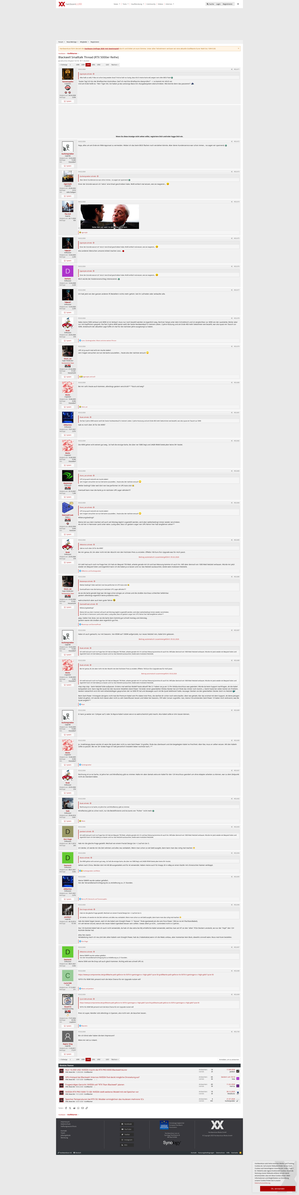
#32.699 (236, 994)
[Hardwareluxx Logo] (70, 4)
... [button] (73, 65)
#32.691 (236, 770)
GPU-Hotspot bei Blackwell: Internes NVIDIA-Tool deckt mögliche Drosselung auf (102, 1077)
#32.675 (236, 238)
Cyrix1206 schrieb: (86, 999)
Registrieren (95, 42)
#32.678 (236, 318)
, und (94, 899)
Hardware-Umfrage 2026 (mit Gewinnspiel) (101, 48)
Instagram (128, 1140)
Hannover (72, 530)
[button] (120, 4)
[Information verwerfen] (238, 48)
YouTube (127, 1129)
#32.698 (236, 971)
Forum (60, 42)
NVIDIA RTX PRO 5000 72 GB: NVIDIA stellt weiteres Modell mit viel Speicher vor (102, 1091)
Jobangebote (66, 1135)
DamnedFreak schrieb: (87, 604)
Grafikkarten (88, 1072)
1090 (88, 65)
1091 (93, 65)
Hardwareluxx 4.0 (65, 1153)
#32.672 (236, 141)
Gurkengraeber (230, 1101)
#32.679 (236, 346)
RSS (125, 1145)
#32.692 (236, 799)
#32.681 (236, 413)
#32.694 (236, 853)
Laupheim (72, 1022)
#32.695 (236, 877)
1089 (83, 65)
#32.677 (236, 290)
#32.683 (236, 471)
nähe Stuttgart (71, 192)
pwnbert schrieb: (85, 831)
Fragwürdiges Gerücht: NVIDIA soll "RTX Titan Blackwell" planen (94, 1084)
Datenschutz (66, 1124)
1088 (77, 65)
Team (63, 1133)
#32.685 (236, 540)
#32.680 (236, 383)
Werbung (64, 1138)
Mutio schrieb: (85, 858)
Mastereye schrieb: (86, 581)
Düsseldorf (72, 162)
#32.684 (236, 503)
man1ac (232, 1086)
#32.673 (236, 172)
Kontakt (64, 1131)
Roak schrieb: (84, 417)
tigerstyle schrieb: (86, 74)
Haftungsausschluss (69, 1126)
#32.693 (236, 827)
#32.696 (236, 905)
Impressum (65, 1122)
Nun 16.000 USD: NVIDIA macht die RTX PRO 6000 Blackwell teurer (96, 1069)
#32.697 (236, 947)
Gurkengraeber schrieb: (88, 176)
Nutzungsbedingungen (206, 1153)
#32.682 (236, 441)
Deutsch (78, 1153)
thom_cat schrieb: (86, 476)
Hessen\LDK (72, 373)
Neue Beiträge (72, 42)
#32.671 (236, 69)
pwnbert (232, 1072)
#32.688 (236, 660)
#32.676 (236, 266)
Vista (233, 1079)
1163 (107, 65)
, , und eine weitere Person (98, 341)
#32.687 (236, 630)
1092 (98, 65)
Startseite (234, 1153)
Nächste (114, 65)
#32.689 (236, 710)
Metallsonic (231, 1094)
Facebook (128, 1124)
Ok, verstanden (278, 1188)
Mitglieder (83, 42)
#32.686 (236, 577)
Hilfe (228, 1153)
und (89, 377)
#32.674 (236, 202)
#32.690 (236, 740)
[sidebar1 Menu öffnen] (238, 4)
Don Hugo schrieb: (86, 909)
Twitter (127, 1134)
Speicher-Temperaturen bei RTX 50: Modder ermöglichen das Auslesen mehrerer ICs (104, 1099)
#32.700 (236, 1032)
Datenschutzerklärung (262, 1183)
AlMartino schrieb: (86, 545)
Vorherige (64, 65)
